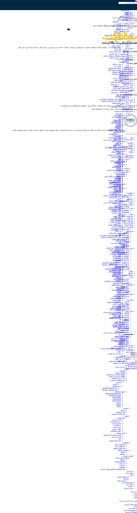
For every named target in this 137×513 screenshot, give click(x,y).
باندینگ (127, 319)
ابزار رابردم (117, 323)
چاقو (119, 223)
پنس (119, 342)
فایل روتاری (125, 239)
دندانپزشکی (129, 111)
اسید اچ (126, 315)
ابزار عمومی (117, 363)
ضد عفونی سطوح (127, 216)
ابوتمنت (118, 402)
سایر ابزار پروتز (116, 338)
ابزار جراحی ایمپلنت (126, 16)
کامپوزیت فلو (128, 223)
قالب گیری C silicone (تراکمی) (111, 101)
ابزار (127, 113)
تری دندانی (117, 336)
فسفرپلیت (125, 88)
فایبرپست (117, 49)
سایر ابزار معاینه (115, 161)
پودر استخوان (116, 386)
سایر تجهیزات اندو (123, 56)
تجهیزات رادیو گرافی (126, 81)
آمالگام (126, 313)
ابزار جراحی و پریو (119, 196)
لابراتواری (130, 227)
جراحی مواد (129, 101)
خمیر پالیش (125, 324)
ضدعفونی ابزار (128, 220)
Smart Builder (116, 397)
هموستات (126, 212)
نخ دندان (130, 347)
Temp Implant (116, 401)
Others (119, 406)
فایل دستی (117, 80)
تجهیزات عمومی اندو (126, 100)
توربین (127, 65)
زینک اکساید (125, 281)
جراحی (126, 237)
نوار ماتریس (113, 54)
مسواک (130, 273)
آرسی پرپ (125, 286)
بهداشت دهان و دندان (122, 458)
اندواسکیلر (117, 127)
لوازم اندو (130, 231)
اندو (128, 199)
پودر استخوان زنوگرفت (109, 390)
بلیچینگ (126, 321)
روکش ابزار (125, 258)
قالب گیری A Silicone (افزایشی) (110, 99)
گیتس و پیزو (125, 246)
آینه (128, 250)
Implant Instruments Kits (113, 393)
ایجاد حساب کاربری (130, 504)
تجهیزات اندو (129, 48)
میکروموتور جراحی (114, 137)
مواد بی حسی (116, 306)
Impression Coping (115, 395)
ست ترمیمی (117, 132)
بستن (135, 493)
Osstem (130, 8)
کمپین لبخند (129, 225)
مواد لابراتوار (129, 345)
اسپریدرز (118, 321)
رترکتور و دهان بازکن (126, 195)
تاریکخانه (126, 84)
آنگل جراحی (117, 139)
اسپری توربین (116, 296)
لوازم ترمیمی (120, 184)
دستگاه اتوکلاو (124, 92)
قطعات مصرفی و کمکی (117, 376)
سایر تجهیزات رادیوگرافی (120, 86)
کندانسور (118, 310)
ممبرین (118, 382)
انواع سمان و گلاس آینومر (112, 176)
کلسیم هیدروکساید (123, 292)
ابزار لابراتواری (120, 350)
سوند (131, 214)
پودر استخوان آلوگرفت (109, 262)
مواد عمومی (121, 418)
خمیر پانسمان (124, 279)
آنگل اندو (118, 123)
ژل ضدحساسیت (115, 421)
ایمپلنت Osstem (120, 391)
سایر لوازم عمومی (123, 260)
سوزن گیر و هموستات (125, 208)
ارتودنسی (130, 27)
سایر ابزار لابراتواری (114, 155)
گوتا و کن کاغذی (123, 242)
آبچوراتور (126, 50)
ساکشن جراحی (124, 77)
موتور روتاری (124, 58)
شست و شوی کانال (114, 70)
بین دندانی (121, 343)
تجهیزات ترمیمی (119, 111)
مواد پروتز (129, 300)
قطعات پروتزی (120, 246)
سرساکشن (125, 263)
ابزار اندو (122, 319)
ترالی (119, 292)
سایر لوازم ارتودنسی (118, 414)
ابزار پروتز (121, 119)
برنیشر (118, 311)
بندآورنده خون (124, 338)
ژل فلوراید (117, 425)
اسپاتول (118, 308)
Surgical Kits (125, 10)
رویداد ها (126, 358)
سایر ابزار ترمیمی (115, 317)
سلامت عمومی (128, 204)
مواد (131, 277)
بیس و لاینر (125, 322)
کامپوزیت (118, 24)
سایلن (127, 326)
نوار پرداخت (113, 57)
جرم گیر (118, 298)
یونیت (127, 46)
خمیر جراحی (125, 103)
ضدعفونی (129, 218)
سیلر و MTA (117, 64)
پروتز (127, 231)
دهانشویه (130, 193)
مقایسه (130, 486)
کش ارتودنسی (120, 412)
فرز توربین (117, 229)
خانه (135, 18)
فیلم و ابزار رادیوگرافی (121, 267)
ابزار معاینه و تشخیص (118, 340)
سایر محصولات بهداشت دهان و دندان (113, 469)
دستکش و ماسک (127, 107)
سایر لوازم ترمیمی (115, 51)
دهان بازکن (117, 188)
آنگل (127, 63)
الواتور (119, 198)
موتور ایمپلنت (116, 135)
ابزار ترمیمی (121, 306)
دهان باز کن (125, 197)
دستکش (126, 256)
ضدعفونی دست (127, 221)
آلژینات (126, 301)
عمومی (126, 291)
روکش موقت (124, 303)
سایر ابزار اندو (116, 117)
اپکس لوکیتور (124, 54)
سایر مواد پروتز (116, 107)
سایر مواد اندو (116, 74)
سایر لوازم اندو (124, 235)
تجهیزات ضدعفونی (127, 90)
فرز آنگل (118, 231)
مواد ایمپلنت (129, 294)
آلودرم (115, 258)
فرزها (123, 164)
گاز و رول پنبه (124, 269)
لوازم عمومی (128, 248)
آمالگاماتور (125, 61)
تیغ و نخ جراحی (120, 367)
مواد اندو (130, 284)
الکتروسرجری (116, 268)
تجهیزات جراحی (120, 131)
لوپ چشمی (125, 98)
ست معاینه (117, 346)
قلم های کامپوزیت (115, 313)
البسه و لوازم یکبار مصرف (112, 312)
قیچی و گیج (125, 229)
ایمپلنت (126, 241)
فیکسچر (122, 371)
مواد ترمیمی (129, 311)
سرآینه (131, 202)
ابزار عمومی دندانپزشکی (117, 233)
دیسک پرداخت (116, 46)
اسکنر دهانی (117, 145)
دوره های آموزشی (123, 356)
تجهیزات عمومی (119, 294)
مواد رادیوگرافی (115, 308)
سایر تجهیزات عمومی (114, 170)
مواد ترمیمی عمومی (114, 180)
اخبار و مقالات (128, 23)
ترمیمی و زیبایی (124, 170)
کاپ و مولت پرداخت (110, 56)
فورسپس (118, 200)
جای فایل (114, 92)
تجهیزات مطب (120, 153)
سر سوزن (125, 261)
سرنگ (127, 265)
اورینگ (123, 286)
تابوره (119, 158)
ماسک (131, 271)
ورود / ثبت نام (128, 488)
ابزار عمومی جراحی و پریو (112, 140)
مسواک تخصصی (127, 275)
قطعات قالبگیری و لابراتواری (115, 374)
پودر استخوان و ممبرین (121, 296)
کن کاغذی (113, 84)
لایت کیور (118, 113)
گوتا (115, 86)
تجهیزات (126, 168)
